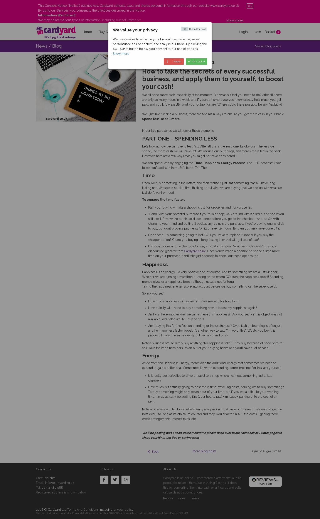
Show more (121, 53)
